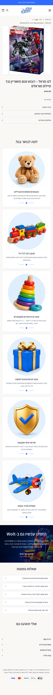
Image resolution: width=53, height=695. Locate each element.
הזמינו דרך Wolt (26, 554)
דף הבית (48, 20)
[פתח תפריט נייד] (50, 10)
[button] (48, 28)
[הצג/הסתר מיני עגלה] (3, 10)
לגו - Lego (38, 20)
